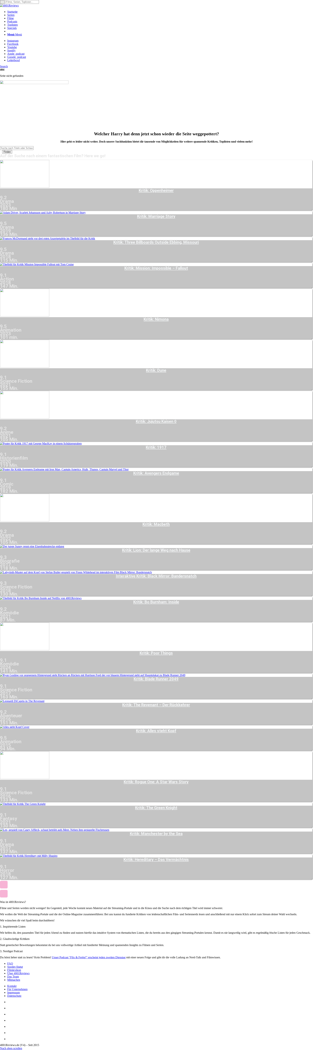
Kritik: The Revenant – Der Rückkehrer (156, 705)
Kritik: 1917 (156, 447)
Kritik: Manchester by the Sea (156, 834)
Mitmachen (13, 979)
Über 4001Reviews (18, 973)
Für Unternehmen (17, 989)
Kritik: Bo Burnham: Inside (156, 602)
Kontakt (11, 986)
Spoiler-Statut (15, 966)
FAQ (10, 963)
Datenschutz (14, 995)
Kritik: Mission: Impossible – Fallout (156, 268)
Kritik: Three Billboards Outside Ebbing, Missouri (156, 242)
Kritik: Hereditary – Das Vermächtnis (156, 859)
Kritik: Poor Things (156, 653)
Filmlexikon (14, 970)
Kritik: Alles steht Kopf (156, 731)
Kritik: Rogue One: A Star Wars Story (156, 782)
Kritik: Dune (156, 370)
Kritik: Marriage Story (156, 216)
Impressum (13, 992)
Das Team (13, 976)
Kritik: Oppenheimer (156, 190)
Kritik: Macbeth (156, 524)
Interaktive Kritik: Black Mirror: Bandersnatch (156, 576)
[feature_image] (24, 186)
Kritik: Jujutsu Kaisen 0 (156, 421)
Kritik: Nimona (156, 319)
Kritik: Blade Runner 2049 (156, 679)
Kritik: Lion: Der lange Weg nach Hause (156, 550)
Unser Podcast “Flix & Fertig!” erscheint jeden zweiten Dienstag (89, 957)
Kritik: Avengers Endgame (156, 473)
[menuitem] (160, 11)
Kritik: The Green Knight (156, 808)
